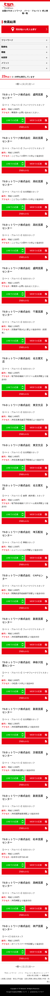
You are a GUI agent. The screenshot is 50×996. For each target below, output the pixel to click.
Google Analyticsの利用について (16, 992)
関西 (39, 979)
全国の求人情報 (33, 975)
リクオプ (41, 992)
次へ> (31, 84)
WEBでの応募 (36, 120)
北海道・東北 (11, 979)
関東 (30, 979)
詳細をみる (24, 127)
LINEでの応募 (12, 120)
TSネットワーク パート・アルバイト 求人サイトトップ (25, 973)
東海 (35, 979)
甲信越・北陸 (23, 979)
